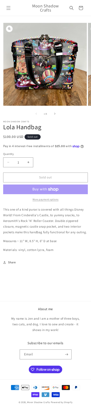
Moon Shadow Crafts (38, 402)
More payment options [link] (46, 199)
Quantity (8, 154)
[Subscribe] (66, 354)
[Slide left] (36, 113)
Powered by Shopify (62, 402)
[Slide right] (54, 113)
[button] (8, 8)
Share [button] (12, 262)
